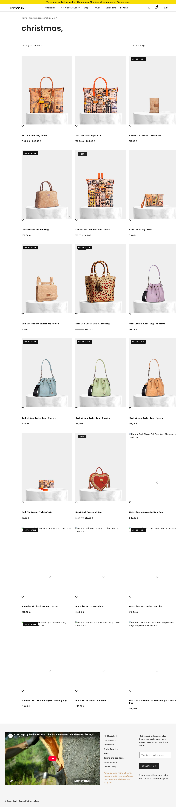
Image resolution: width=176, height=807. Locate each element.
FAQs (106, 753)
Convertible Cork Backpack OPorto (92, 229)
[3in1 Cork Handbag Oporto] (100, 90)
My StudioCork (110, 736)
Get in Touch (110, 740)
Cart (166, 8)
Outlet (98, 7)
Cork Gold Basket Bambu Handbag (92, 323)
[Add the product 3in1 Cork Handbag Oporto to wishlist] (100, 127)
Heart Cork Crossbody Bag (88, 512)
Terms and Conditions (114, 758)
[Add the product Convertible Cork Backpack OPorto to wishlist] (100, 222)
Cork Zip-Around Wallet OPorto (37, 512)
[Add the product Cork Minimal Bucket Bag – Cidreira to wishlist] (100, 410)
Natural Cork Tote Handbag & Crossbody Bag (44, 700)
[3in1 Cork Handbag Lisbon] (47, 90)
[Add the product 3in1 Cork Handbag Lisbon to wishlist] (47, 127)
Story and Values (69, 7)
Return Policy (110, 766)
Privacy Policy (110, 762)
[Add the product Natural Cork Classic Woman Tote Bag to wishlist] (47, 598)
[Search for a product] (149, 8)
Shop (86, 7)
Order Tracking (111, 749)
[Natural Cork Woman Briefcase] (100, 655)
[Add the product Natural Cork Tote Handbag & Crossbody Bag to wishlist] (47, 693)
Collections (110, 7)
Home (24, 18)
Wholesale (109, 744)
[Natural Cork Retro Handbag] (100, 561)
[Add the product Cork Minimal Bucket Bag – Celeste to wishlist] (47, 410)
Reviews (124, 7)
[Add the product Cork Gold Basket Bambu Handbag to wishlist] (100, 316)
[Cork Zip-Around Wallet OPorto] (47, 467)
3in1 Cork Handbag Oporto (88, 135)
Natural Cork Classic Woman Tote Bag (40, 606)
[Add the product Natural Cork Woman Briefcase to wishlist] (100, 693)
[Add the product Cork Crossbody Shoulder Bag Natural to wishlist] (47, 316)
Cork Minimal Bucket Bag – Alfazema (147, 323)
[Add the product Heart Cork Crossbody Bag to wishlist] (100, 504)
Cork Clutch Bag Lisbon (140, 229)
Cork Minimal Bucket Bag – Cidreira (92, 418)
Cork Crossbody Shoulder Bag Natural (40, 323)
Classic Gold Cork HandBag (35, 229)
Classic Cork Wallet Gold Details (145, 135)
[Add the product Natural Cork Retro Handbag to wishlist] (100, 598)
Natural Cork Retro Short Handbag (146, 606)
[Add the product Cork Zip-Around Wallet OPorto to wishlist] (47, 504)
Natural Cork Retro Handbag (89, 606)
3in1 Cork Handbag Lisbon (34, 135)
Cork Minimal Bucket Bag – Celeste (39, 418)
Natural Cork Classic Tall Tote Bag (146, 512)
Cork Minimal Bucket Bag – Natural (146, 418)
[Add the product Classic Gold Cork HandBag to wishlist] (47, 222)
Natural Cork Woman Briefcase (90, 700)
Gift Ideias (50, 7)
